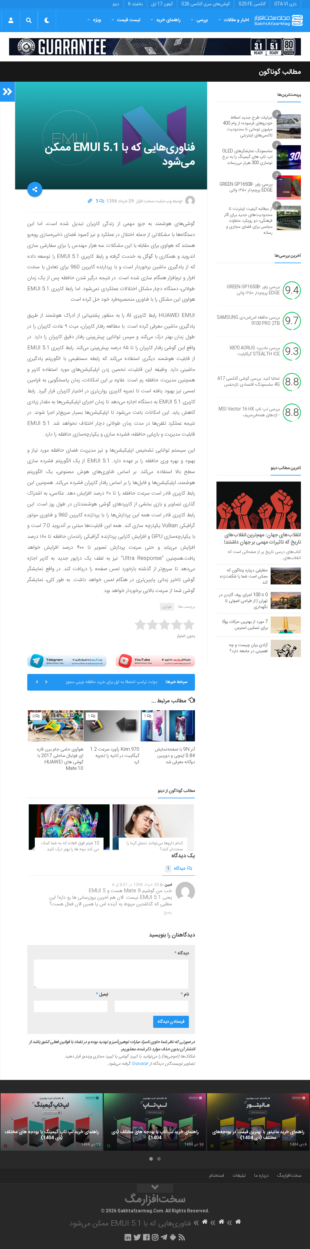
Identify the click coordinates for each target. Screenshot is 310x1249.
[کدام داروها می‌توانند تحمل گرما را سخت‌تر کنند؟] (153, 827)
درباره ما (261, 1175)
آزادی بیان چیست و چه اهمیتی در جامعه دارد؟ (248, 648)
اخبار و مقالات (236, 20)
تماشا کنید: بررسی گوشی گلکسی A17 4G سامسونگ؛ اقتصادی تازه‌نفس (248, 382)
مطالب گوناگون (280, 72)
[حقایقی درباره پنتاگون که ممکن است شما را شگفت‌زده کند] (286, 575)
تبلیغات (239, 1175)
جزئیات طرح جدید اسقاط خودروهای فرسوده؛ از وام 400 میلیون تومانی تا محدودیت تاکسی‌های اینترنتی (247, 126)
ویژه (97, 20)
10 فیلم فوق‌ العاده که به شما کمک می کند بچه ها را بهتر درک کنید (70, 846)
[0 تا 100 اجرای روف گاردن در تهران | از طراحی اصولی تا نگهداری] (286, 600)
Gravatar (139, 1064)
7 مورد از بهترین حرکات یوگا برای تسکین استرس (245, 625)
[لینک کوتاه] (90, 201)
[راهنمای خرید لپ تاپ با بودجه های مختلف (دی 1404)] (155, 1122)
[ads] (155, 46)
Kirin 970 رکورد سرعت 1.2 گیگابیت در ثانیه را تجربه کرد (114, 756)
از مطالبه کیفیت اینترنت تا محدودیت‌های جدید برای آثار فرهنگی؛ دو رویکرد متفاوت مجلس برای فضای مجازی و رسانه (248, 220)
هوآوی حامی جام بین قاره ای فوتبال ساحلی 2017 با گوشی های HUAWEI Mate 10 (60, 759)
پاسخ (168, 912)
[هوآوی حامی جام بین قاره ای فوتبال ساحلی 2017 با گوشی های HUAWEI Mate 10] (55, 725)
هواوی (167, 607)
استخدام (216, 1175)
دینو (116, 4)
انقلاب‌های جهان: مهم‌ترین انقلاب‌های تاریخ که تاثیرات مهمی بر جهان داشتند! (262, 539)
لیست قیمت (128, 20)
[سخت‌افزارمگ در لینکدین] (128, 1237)
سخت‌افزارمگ (289, 1175)
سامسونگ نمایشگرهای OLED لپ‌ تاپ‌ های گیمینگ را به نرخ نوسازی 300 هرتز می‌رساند (247, 157)
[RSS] (182, 1237)
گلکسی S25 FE (252, 4)
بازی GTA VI (285, 4)
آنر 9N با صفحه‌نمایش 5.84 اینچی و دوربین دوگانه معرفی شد (175, 756)
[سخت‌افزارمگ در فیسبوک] (146, 1237)
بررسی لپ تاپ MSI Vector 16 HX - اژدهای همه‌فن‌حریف (249, 412)
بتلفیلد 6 (135, 4)
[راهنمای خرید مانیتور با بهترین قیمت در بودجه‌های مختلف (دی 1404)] (258, 1122)
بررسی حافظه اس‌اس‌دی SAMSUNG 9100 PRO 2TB (248, 321)
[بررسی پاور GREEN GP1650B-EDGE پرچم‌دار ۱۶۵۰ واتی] (289, 187)
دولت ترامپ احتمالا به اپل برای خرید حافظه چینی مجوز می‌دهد (111, 684)
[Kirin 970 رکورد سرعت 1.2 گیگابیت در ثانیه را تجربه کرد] (111, 725)
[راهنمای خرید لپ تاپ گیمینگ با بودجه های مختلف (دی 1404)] (52, 1122)
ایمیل (102, 994)
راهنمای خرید (168, 20)
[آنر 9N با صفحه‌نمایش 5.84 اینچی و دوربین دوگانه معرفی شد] (167, 725)
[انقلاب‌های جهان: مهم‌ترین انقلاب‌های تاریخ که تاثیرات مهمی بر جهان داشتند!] (258, 505)
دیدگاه (176, 868)
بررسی (202, 20)
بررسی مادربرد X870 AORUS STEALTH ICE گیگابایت (254, 351)
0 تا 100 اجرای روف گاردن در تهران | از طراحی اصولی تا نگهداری (243, 601)
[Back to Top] (155, 1188)
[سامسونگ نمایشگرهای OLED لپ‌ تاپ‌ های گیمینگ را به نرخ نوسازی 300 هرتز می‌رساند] (289, 157)
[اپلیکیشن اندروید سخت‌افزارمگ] (173, 1237)
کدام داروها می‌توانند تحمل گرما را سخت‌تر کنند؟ (155, 846)
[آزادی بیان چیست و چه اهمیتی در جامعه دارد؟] (286, 648)
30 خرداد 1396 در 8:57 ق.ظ (135, 884)
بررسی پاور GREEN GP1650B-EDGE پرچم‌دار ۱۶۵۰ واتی (245, 187)
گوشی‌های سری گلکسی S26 (205, 4)
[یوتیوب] (155, 661)
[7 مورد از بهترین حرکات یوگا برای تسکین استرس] (286, 624)
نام (185, 994)
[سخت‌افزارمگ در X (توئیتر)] (137, 1237)
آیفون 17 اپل (162, 4)
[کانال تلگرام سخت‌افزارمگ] (164, 1237)
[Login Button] (11, 20)
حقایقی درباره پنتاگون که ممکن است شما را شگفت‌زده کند (244, 576)
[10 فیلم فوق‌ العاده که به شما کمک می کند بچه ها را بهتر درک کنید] (69, 827)
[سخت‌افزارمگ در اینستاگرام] (155, 1237)
